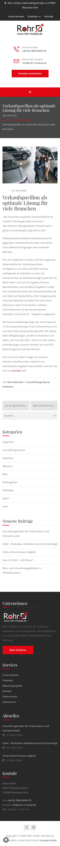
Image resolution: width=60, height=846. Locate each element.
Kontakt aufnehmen (30, 73)
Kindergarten (10, 482)
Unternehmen (16, 16)
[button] (6, 840)
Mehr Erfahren (18, 650)
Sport (5, 498)
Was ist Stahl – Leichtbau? (17, 560)
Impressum (9, 701)
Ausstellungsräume (38, 382)
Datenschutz (9, 696)
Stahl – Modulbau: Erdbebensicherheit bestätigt (30, 543)
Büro (5, 474)
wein (5, 506)
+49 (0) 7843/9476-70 (34, 50)
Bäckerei (7, 466)
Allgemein (8, 441)
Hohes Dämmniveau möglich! (19, 552)
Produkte (33, 16)
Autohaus (8, 386)
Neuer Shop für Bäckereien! (17, 405)
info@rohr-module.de (34, 62)
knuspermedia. (48, 840)
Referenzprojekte (12, 685)
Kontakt (48, 16)
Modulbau (8, 490)
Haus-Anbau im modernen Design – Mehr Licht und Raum (45, 405)
